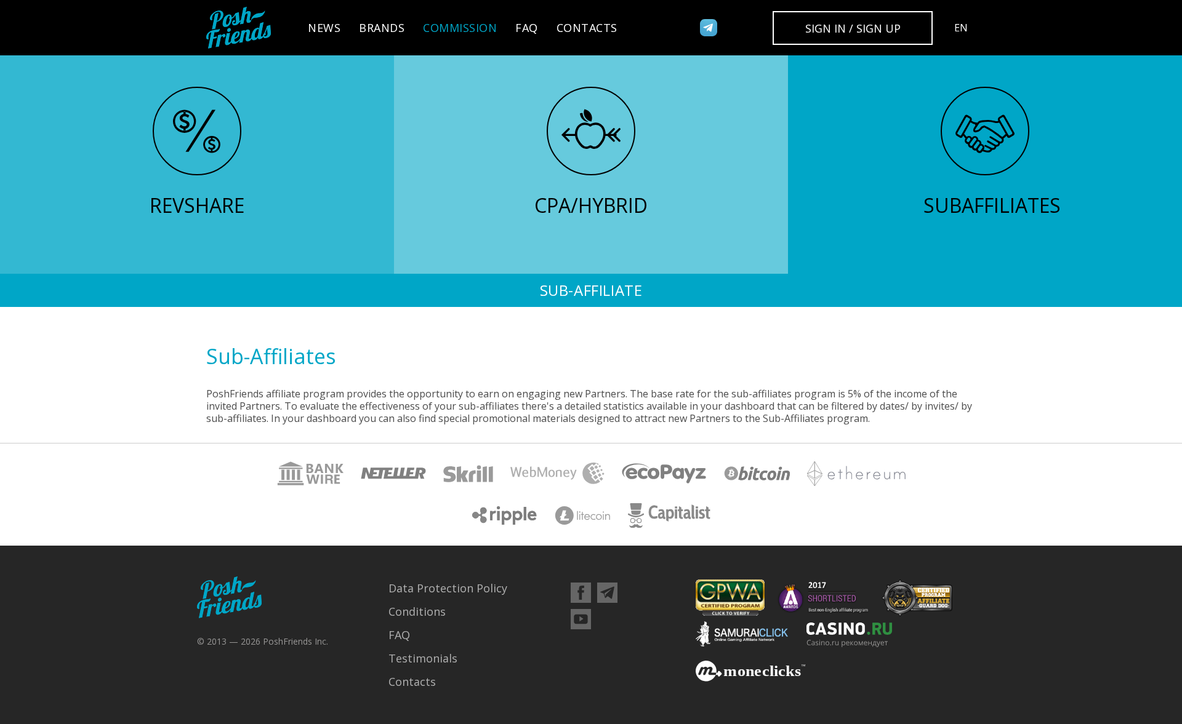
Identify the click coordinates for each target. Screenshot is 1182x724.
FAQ (526, 27)
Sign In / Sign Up (853, 28)
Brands (381, 27)
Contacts (587, 27)
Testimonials (422, 658)
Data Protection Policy (447, 588)
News (324, 27)
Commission (460, 27)
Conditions (417, 611)
